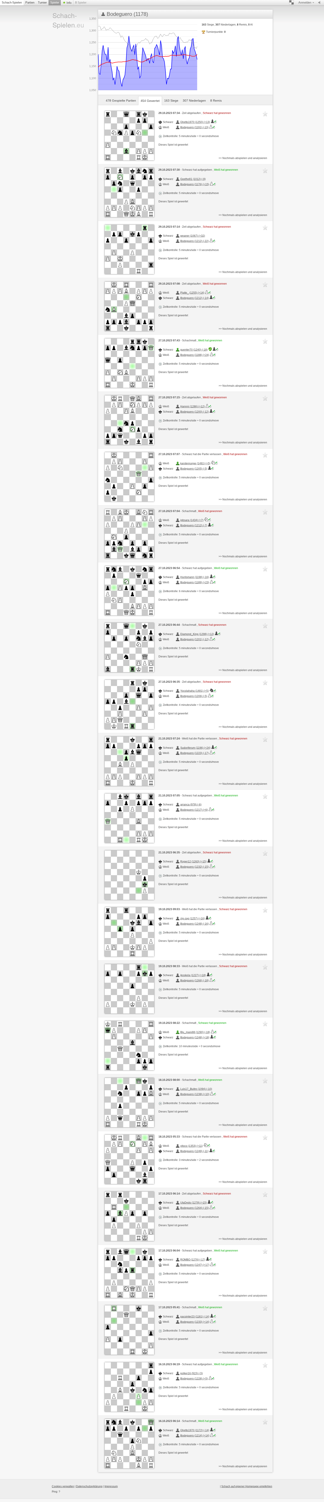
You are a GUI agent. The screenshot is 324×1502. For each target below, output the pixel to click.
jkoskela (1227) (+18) (193, 975)
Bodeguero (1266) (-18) (194, 980)
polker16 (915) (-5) (191, 1373)
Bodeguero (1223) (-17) (194, 753)
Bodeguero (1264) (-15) (194, 1207)
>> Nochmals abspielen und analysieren (243, 158)
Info (68, 2)
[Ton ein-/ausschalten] (320, 2)
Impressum (111, 1486)
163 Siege (171, 100)
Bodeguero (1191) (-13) (194, 127)
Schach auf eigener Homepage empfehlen (246, 1486)
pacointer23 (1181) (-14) (194, 1316)
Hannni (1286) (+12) (192, 406)
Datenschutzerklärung (89, 1486)
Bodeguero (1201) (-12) (194, 639)
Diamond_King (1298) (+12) (197, 634)
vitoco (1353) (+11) (191, 1145)
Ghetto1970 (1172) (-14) (194, 1430)
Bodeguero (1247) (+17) (194, 1264)
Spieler (54, 2)
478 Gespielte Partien (121, 100)
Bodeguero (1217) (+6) (194, 809)
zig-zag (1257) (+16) (192, 918)
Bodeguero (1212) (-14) (194, 298)
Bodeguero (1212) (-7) (193, 525)
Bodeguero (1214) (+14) (194, 1435)
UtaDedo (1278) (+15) (193, 1202)
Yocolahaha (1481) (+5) (194, 690)
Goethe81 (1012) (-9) (193, 179)
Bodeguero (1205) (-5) (193, 468)
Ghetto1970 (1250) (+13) (195, 122)
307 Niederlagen (194, 100)
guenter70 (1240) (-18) (194, 349)
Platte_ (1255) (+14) (192, 292)
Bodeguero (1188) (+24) (194, 355)
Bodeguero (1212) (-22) (194, 241)
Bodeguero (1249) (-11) (194, 1151)
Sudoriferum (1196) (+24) (195, 747)
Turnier (42, 2)
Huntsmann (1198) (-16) (194, 577)
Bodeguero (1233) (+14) (194, 1321)
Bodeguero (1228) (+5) (194, 1378)
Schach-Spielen (12, 2)
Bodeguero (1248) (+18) (194, 1037)
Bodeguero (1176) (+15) (194, 184)
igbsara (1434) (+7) (191, 520)
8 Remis (216, 100)
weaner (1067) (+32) (192, 235)
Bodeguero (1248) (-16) (194, 923)
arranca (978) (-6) (190, 804)
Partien (29, 2)
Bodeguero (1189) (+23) (194, 582)
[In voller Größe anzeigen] (129, 135)
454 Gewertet (150, 100)
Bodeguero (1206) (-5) (193, 696)
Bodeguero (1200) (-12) (194, 411)
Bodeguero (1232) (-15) (194, 866)
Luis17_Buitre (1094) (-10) (196, 1088)
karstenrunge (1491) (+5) (195, 463)
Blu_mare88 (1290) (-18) (195, 1032)
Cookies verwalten (63, 1486)
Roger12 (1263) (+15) (193, 861)
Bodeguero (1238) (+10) (194, 1094)
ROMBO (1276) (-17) (192, 1259)
